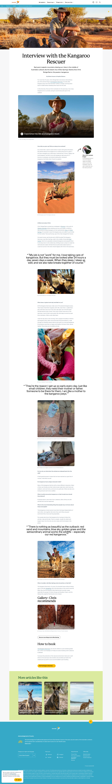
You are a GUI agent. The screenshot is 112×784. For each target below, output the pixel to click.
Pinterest (61, 757)
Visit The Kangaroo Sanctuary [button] (46, 665)
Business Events (86, 755)
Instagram (61, 754)
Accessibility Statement (73, 758)
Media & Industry (86, 754)
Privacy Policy (74, 754)
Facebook (50, 754)
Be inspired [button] (42, 2)
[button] (40, 617)
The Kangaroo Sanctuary (56, 81)
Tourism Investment (87, 757)
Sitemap (73, 760)
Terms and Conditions (75, 755)
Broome (63, 226)
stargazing (48, 588)
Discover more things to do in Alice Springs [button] (49, 637)
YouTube (49, 757)
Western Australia (42, 228)
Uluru (66, 230)
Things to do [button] (59, 2)
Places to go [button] (50, 2)
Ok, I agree (18, 779)
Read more (28, 743)
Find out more (13, 773)
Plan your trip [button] (68, 2)
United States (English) (24, 755)
